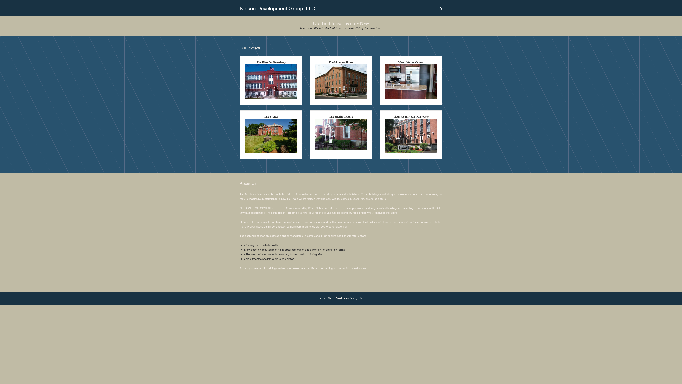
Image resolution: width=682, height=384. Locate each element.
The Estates (271, 116)
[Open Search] (440, 8)
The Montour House (341, 62)
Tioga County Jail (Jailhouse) (411, 116)
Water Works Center (410, 62)
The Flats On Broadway (271, 62)
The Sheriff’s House (341, 116)
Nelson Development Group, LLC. (278, 8)
